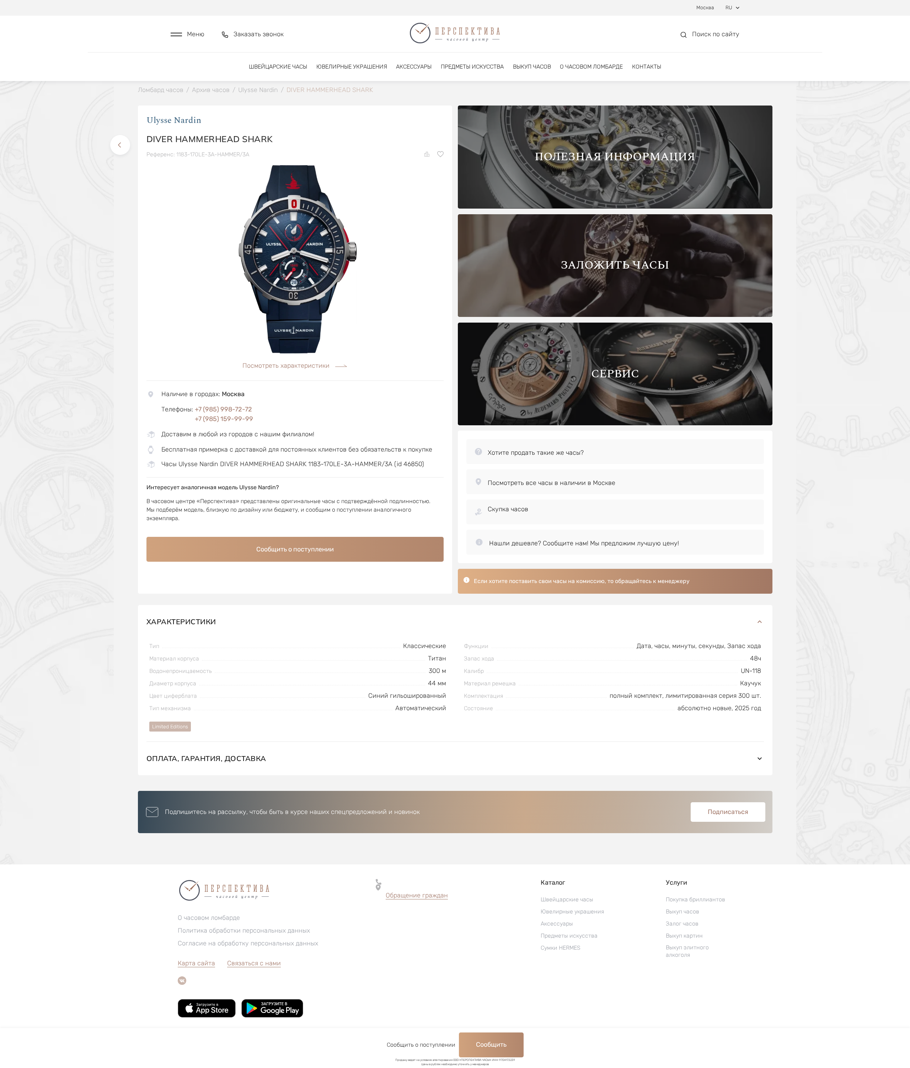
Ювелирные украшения (351, 66)
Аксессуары (414, 66)
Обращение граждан (417, 895)
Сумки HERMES (560, 947)
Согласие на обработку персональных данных (248, 943)
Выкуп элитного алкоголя (687, 951)
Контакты (646, 66)
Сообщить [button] (491, 1044)
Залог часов (682, 923)
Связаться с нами (254, 963)
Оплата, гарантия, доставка (206, 758)
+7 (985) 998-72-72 (223, 409)
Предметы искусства (472, 66)
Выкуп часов (532, 66)
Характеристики (181, 621)
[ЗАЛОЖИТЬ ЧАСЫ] (615, 315)
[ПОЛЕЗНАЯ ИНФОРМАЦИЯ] (615, 206)
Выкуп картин (684, 935)
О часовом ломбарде (591, 66)
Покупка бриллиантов (695, 899)
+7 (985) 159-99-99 (224, 419)
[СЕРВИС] (615, 423)
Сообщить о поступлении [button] (295, 549)
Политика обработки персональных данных (244, 930)
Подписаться (728, 812)
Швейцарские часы (278, 66)
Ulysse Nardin (173, 120)
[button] (187, 34)
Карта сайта (196, 963)
